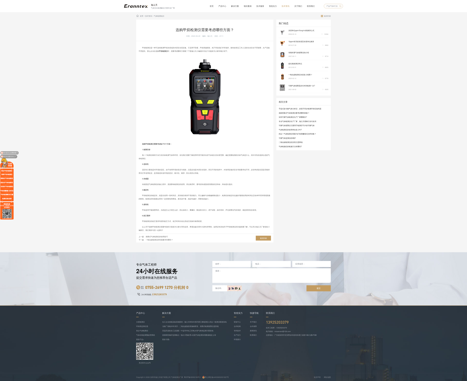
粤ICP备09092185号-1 (192, 377)
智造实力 (273, 6)
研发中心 (237, 322)
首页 (212, 6)
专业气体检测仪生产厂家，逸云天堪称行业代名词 (297, 121)
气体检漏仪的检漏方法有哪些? (290, 146)
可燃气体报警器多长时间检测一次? (301, 85)
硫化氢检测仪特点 (295, 63)
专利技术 (237, 330)
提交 (319, 288)
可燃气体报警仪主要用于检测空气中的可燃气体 (296, 125)
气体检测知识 (159, 16)
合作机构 (237, 326)
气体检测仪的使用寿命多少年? (290, 129)
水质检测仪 (140, 322)
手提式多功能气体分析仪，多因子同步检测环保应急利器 (300, 108)
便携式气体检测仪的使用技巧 (157, 236)
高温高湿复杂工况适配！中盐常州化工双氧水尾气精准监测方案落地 (187, 330)
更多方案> (166, 339)
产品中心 (222, 6)
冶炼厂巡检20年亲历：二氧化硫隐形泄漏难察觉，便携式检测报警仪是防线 (190, 326)
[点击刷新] (234, 288)
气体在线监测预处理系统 (145, 335)
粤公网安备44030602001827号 (217, 377)
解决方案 (235, 6)
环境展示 (237, 339)
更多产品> (140, 339)
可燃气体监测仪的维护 (287, 138)
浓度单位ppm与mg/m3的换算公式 (301, 30)
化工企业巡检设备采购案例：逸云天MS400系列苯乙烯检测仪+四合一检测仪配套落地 (194, 322)
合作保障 (253, 326)
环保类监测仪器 (142, 326)
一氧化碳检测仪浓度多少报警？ (300, 74)
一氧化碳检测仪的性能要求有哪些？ (159, 239)
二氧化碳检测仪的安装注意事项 (291, 142)
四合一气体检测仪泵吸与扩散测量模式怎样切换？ (297, 134)
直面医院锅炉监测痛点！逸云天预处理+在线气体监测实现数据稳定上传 (189, 335)
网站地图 (327, 377)
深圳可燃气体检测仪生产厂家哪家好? (293, 117)
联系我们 (311, 6)
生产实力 (237, 335)
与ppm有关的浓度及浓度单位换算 (301, 41)
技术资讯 (285, 6)
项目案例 (247, 6)
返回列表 (327, 16)
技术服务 (260, 6)
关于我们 (298, 6)
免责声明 (317, 377)
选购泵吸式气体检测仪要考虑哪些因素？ (294, 113)
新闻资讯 (253, 330)
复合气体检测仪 (142, 330)
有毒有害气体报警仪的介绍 (298, 52)
